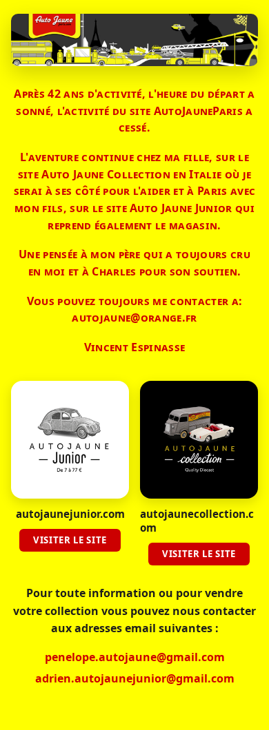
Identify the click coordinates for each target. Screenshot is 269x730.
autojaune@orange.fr (134, 317)
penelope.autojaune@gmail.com (135, 657)
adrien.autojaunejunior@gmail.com (135, 678)
